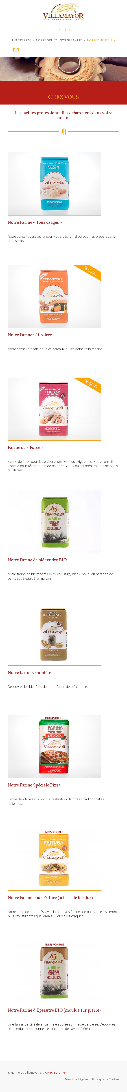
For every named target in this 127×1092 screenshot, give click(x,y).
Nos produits (47, 40)
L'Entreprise (22, 40)
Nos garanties (71, 40)
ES (69, 30)
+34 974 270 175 (55, 1072)
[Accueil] (63, 11)
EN (59, 30)
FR (64, 30)
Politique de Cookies (105, 1079)
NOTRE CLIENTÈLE (100, 40)
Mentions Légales (76, 1079)
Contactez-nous (15, 49)
